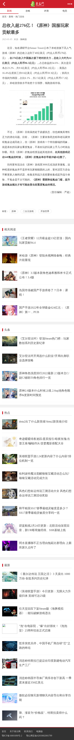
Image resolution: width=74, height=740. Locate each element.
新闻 (11, 16)
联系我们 (28, 731)
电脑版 (39, 731)
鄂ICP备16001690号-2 (12, 735)
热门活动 (19, 16)
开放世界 (45, 211)
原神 (13, 211)
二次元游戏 (28, 211)
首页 (4, 16)
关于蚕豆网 (15, 731)
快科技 (23, 39)
